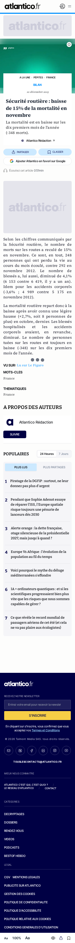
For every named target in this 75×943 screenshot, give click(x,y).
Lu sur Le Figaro (30, 365)
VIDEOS (9, 839)
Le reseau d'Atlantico (19, 788)
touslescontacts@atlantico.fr (37, 761)
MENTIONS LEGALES (26, 877)
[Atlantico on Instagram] (54, 750)
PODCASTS (11, 847)
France (51, 77)
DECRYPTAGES (14, 814)
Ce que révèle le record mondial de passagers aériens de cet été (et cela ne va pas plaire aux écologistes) (39, 623)
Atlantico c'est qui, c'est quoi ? (26, 784)
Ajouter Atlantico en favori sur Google (40, 161)
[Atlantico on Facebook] (31, 750)
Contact (50, 788)
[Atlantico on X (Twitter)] (20, 750)
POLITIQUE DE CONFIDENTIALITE (26, 902)
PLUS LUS (21, 467)
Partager (23, 152)
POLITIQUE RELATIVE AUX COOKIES (27, 919)
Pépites (38, 77)
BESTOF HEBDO (14, 856)
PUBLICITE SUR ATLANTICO (22, 885)
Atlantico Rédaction (38, 140)
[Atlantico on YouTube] (66, 750)
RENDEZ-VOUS (14, 830)
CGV (7, 877)
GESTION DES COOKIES (19, 894)
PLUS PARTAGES (54, 467)
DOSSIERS (10, 822)
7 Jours (63, 454)
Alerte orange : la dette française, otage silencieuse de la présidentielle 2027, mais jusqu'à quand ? (40, 533)
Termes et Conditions (46, 730)
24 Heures (47, 454)
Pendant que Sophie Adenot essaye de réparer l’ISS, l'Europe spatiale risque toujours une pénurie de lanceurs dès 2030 (38, 507)
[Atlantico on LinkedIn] (43, 750)
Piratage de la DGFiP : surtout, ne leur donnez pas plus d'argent (39, 483)
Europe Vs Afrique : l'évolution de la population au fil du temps (38, 554)
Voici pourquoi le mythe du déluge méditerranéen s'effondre (37, 572)
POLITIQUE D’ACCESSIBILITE (22, 910)
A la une (25, 77)
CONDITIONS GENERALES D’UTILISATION (31, 927)
